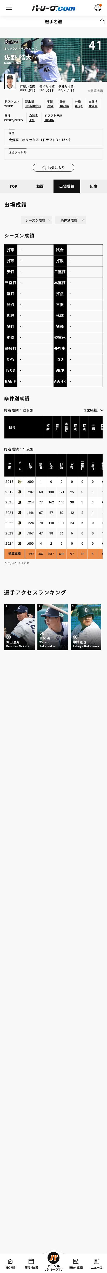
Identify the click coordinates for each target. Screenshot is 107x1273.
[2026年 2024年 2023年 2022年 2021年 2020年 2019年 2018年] (93, 410)
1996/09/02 (33, 106)
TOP (13, 186)
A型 (32, 120)
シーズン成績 (35, 220)
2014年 (49, 120)
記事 (93, 186)
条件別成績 (69, 220)
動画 (40, 186)
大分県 (93, 106)
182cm (64, 106)
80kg (79, 106)
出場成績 (67, 186)
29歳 (50, 106)
